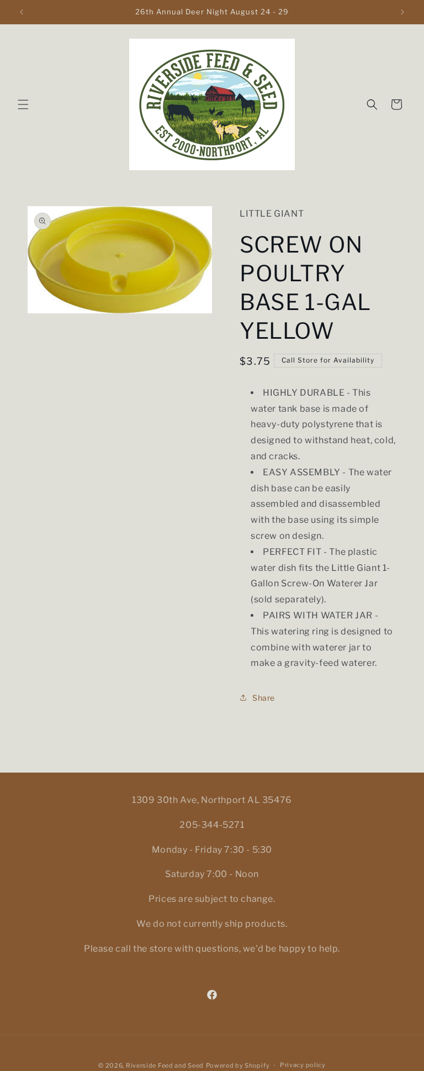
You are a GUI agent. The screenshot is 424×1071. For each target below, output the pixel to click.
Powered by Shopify (238, 1065)
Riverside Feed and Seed (165, 1065)
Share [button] (263, 697)
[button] (23, 104)
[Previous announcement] (21, 12)
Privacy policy (303, 1065)
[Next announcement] (402, 12)
